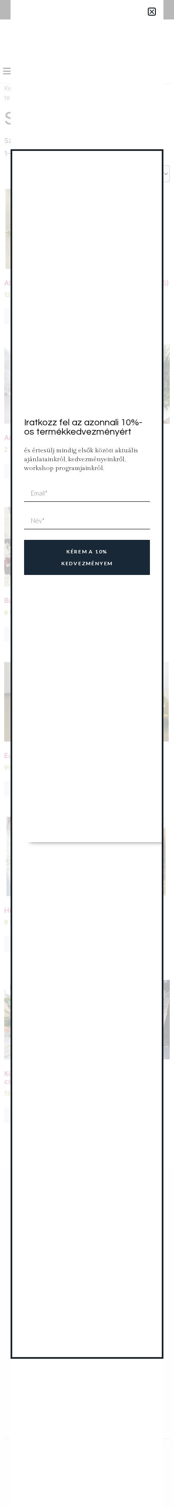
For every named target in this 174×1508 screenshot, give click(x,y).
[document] (87, 754)
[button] (152, 11)
